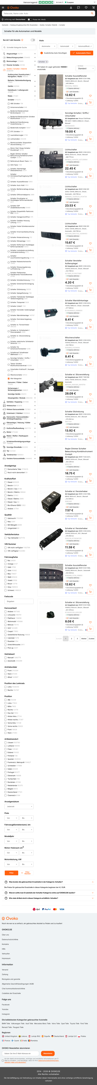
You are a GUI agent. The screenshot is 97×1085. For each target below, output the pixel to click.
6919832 (68, 159)
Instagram (6, 1014)
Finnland (13, 756)
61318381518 (76, 538)
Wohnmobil (15, 621)
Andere (13, 509)
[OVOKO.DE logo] (13, 8)
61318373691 (77, 273)
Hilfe (3, 949)
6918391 (68, 385)
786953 (75, 86)
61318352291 (70, 612)
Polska (83, 1036)
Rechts (13, 690)
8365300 (68, 501)
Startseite (5, 25)
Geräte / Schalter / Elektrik (48, 25)
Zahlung (5, 974)
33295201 (76, 197)
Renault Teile (7, 1027)
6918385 (75, 385)
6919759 (82, 385)
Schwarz (14, 590)
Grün (12, 570)
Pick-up (13, 648)
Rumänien (14, 782)
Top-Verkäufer (16, 538)
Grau (13, 587)
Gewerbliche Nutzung (19, 635)
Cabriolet (13, 638)
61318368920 (70, 310)
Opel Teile (65, 1023)
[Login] (71, 7)
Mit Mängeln (15, 525)
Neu (11, 522)
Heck (12, 674)
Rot (12, 560)
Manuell (14, 657)
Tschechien (14, 779)
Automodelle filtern (83, 53)
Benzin (13, 485)
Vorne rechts (15, 726)
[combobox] (48, 46)
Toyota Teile (75, 1023)
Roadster (13, 641)
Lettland (14, 746)
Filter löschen (27, 873)
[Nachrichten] (78, 7)
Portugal (14, 772)
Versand (5, 970)
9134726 (83, 197)
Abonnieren (47, 1053)
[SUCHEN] (92, 13)
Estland (13, 752)
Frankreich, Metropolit (19, 762)
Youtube (5, 1009)
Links (13, 687)
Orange (13, 564)
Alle (12, 700)
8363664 (68, 347)
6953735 (75, 233)
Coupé (13, 631)
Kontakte (5, 944)
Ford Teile (84, 1023)
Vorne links (14, 723)
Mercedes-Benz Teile (42, 1023)
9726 (74, 575)
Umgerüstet (13, 528)
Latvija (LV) (72, 1036)
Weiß (12, 577)
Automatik (15, 661)
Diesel (13, 482)
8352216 (68, 464)
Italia (25, 1041)
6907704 (68, 421)
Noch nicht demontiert (17, 472)
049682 (79, 575)
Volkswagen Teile (18, 1023)
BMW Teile (6, 1023)
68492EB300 (70, 126)
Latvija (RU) (35, 1036)
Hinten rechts (15, 720)
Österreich (14, 795)
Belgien (13, 789)
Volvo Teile (56, 1023)
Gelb (12, 567)
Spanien (14, 759)
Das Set (13, 713)
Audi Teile (29, 1023)
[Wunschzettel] (86, 7)
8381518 (68, 538)
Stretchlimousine (16, 645)
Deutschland (15, 792)
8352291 (78, 612)
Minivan (13, 625)
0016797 (75, 159)
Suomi (16, 1041)
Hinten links (15, 716)
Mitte (12, 706)
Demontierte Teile (18, 469)
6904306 (68, 86)
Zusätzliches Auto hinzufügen (55, 53)
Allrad (13, 677)
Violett (12, 580)
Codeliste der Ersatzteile (11, 993)
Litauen (14, 742)
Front (13, 670)
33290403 (83, 233)
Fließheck (14, 618)
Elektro (13, 495)
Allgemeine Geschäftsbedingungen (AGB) (18, 984)
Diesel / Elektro (16, 499)
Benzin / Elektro (16, 492)
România (34, 1041)
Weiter (83, 639)
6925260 (68, 233)
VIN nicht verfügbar (19, 548)
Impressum (6, 958)
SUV (13, 628)
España (47, 1036)
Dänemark (14, 776)
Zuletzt (91, 639)
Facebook (6, 1005)
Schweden (15, 766)
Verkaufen (6, 954)
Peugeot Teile (18, 1027)
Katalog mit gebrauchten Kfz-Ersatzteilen (24, 25)
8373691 (68, 273)
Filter (11, 873)
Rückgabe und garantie (11, 979)
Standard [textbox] (82, 68)
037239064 (83, 159)
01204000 (76, 347)
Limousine (14, 615)
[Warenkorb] (93, 7)
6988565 (68, 197)
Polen (13, 749)
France (7, 1041)
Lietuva (24, 1036)
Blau (12, 574)
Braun (12, 584)
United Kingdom (11, 1036)
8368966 (68, 575)
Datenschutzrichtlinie (10, 939)
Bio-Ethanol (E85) (16, 505)
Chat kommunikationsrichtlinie (13, 989)
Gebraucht (15, 518)
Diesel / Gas (13, 502)
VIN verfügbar (16, 551)
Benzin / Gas (15, 489)
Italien (13, 769)
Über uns (5, 935)
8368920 (79, 310)
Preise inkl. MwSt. (39, 19)
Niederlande (15, 785)
